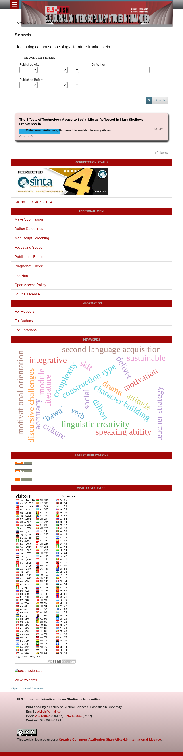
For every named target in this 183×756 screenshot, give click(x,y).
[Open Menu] (14, 4)
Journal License (27, 294)
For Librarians (26, 330)
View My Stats (26, 680)
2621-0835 (42, 716)
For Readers (24, 311)
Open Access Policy (30, 285)
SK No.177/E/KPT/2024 (33, 202)
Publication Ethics (29, 257)
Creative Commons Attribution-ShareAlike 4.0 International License (110, 739)
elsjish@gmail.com (50, 711)
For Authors (24, 321)
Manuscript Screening (32, 238)
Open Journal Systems (27, 688)
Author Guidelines (29, 229)
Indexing (21, 275)
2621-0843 (74, 716)
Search (160, 100)
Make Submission (29, 219)
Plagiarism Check (29, 266)
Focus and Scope (28, 247)
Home (19, 22)
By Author (98, 64)
